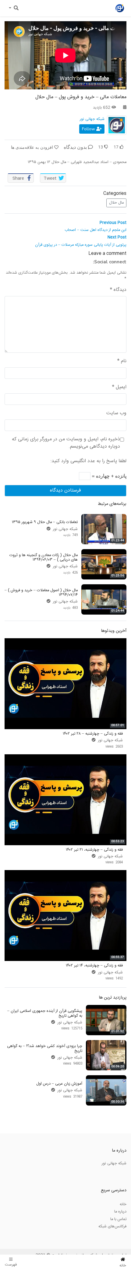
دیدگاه (118, 290)
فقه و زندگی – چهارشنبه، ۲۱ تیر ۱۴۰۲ (94, 849)
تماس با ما (118, 1219)
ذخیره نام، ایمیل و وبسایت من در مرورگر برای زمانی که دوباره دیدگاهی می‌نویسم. (66, 443)
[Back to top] (17, 1236)
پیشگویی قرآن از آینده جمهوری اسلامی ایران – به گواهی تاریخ (44, 1013)
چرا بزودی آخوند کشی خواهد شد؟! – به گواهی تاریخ (44, 1048)
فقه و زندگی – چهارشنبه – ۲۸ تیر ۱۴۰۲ (93, 733)
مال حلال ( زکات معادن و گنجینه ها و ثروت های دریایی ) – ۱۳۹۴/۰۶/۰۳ (43, 557)
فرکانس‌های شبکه (112, 1226)
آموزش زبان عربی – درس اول (59, 1083)
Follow (89, 129)
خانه (123, 1204)
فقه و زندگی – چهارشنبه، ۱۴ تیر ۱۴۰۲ (94, 965)
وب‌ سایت (116, 413)
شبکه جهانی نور (92, 119)
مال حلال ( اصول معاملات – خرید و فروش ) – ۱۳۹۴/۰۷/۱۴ (41, 592)
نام (121, 361)
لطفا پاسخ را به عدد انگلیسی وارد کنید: (88, 461)
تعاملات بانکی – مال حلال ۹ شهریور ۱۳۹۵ (45, 522)
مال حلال (116, 202)
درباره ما (120, 1211)
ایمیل (119, 387)
